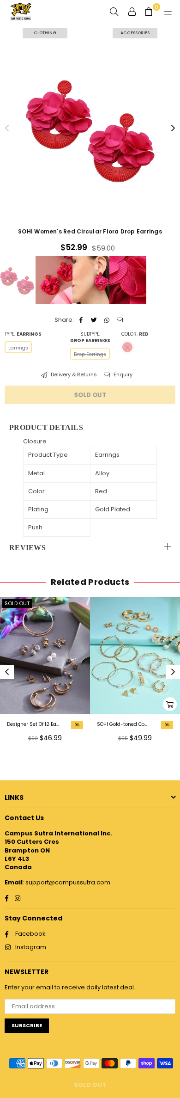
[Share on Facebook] (81, 320)
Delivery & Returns (73, 374)
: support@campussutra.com (66, 882)
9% (77, 725)
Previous (7, 128)
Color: (135, 334)
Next (173, 128)
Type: (23, 334)
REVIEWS (27, 548)
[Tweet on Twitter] (93, 320)
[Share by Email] (119, 320)
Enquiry (122, 374)
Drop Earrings (90, 354)
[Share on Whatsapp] (106, 320)
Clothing (45, 33)
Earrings (18, 347)
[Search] (114, 11)
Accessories (135, 33)
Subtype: (90, 337)
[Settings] (132, 11)
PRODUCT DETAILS (46, 427)
